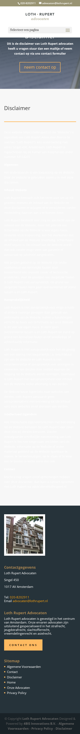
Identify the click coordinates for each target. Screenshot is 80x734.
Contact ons (23, 645)
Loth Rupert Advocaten (40, 718)
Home (11, 682)
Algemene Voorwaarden (24, 667)
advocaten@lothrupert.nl (30, 601)
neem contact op (40, 67)
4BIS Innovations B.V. (40, 723)
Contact (12, 672)
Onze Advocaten (18, 688)
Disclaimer (14, 677)
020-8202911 (19, 597)
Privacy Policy (16, 693)
